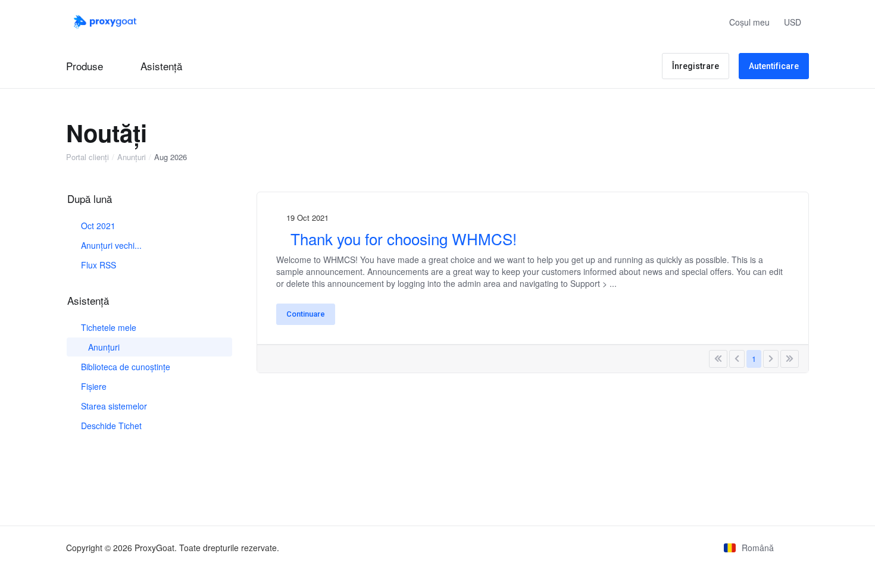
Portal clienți (87, 157)
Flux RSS (97, 265)
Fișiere (93, 386)
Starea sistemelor (113, 406)
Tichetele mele (107, 327)
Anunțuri (131, 157)
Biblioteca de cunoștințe (124, 367)
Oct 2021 (97, 226)
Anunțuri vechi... (110, 245)
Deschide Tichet (110, 426)
